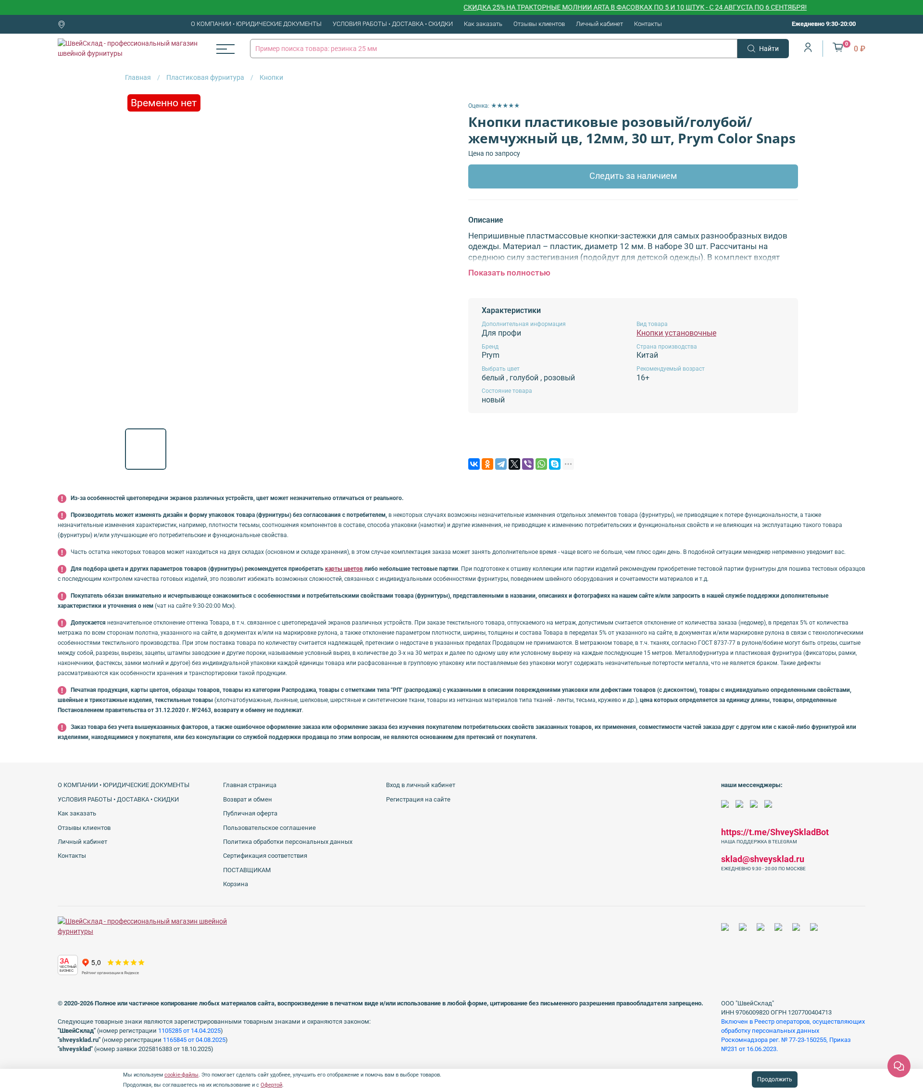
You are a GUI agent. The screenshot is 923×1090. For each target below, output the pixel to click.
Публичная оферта (250, 813)
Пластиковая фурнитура (205, 77)
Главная (138, 77)
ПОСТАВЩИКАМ (247, 870)
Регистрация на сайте (418, 799)
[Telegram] (501, 464)
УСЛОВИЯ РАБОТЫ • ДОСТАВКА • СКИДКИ (393, 23)
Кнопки (271, 77)
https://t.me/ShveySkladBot (775, 832)
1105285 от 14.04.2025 (189, 1030)
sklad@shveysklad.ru (762, 859)
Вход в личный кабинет (420, 785)
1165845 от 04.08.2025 (194, 1039)
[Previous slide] (138, 257)
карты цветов (344, 568)
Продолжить (774, 1079)
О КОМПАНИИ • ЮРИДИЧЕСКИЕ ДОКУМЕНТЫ (256, 23)
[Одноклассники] (487, 464)
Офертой (271, 1085)
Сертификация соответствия (265, 855)
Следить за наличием (633, 176)
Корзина (235, 884)
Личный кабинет (599, 23)
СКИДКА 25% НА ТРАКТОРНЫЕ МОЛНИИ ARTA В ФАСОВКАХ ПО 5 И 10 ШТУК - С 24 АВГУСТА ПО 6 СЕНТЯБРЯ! (614, 7)
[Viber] (528, 464)
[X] (514, 464)
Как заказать (483, 23)
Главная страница (249, 785)
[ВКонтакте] (474, 464)
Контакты (648, 23)
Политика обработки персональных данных (287, 841)
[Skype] (555, 464)
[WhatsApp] (541, 464)
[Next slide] (441, 257)
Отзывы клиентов (539, 23)
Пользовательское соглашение (269, 827)
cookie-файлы (181, 1075)
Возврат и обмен (247, 799)
